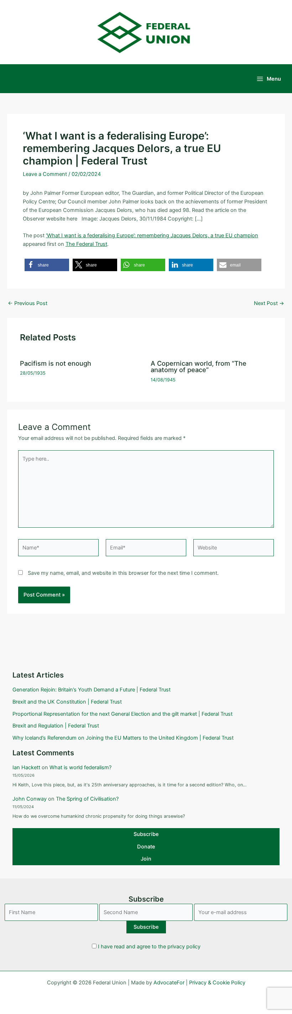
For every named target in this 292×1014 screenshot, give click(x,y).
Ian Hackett (26, 767)
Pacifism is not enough (55, 363)
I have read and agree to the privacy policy (149, 946)
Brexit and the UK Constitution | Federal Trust (67, 702)
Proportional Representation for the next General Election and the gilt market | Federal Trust (122, 714)
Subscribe (146, 834)
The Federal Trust (86, 244)
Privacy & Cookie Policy (217, 982)
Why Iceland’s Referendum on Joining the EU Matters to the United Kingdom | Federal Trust (123, 738)
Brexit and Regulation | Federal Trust (55, 726)
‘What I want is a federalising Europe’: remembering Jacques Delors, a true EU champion (152, 235)
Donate (146, 846)
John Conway (29, 799)
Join (146, 859)
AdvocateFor (168, 982)
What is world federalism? (80, 767)
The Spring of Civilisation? (87, 799)
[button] (47, 265)
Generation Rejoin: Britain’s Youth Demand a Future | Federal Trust (91, 689)
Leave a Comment (45, 174)
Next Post (269, 303)
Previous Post (27, 303)
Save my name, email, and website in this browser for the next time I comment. (123, 573)
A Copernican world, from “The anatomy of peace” (198, 366)
